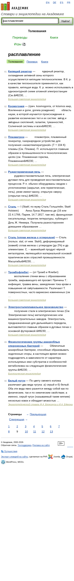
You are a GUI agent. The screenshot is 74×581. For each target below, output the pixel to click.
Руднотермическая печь (24, 171)
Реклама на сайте (41, 445)
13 (51, 431)
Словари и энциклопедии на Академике (32, 14)
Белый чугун (16, 380)
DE (54, 3)
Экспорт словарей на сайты (14, 456)
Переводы (20, 37)
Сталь (12, 206)
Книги (54, 37)
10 (26, 431)
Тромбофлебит (18, 272)
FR (68, 3)
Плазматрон (16, 136)
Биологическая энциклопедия (24, 373)
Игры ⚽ (20, 44)
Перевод (32, 61)
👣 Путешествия (9, 451)
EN (47, 3)
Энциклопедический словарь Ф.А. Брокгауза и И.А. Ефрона (40, 404)
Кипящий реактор (20, 71)
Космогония (16, 106)
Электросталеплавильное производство (35, 306)
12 (43, 431)
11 (34, 431)
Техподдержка (24, 445)
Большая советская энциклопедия (27, 99)
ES (61, 3)
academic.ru (14, 6)
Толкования (37, 31)
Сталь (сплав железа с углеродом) (31, 237)
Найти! (65, 21)
